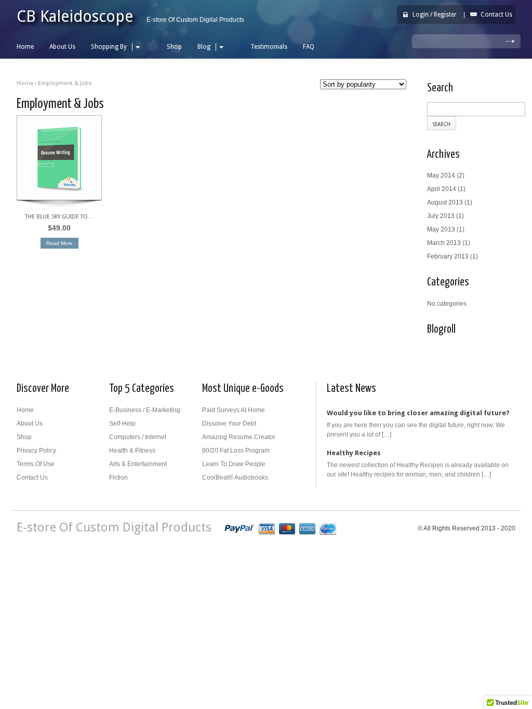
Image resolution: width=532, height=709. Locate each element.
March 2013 (444, 243)
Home (25, 46)
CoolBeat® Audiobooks (235, 477)
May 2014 (441, 175)
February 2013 (448, 256)
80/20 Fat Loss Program (236, 450)
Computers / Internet (137, 437)
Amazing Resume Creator (238, 437)
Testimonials (268, 46)
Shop (174, 46)
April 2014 (441, 189)
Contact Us (496, 14)
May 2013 (441, 229)
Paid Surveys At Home (233, 410)
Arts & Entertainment (138, 464)
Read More (59, 243)
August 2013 (445, 202)
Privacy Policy (36, 450)
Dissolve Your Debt (229, 423)
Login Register (435, 14)
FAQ (308, 46)
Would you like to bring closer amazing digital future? (418, 413)
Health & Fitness (132, 450)
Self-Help (122, 423)
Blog (203, 46)
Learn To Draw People (233, 464)
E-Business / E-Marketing (144, 410)
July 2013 (441, 216)
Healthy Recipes (354, 453)
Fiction (118, 477)
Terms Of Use (36, 464)
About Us (62, 46)
